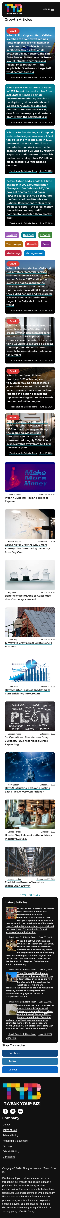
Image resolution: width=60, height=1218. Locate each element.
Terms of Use (10, 1130)
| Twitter (11, 1061)
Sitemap (7, 1146)
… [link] (27, 895)
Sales (46, 244)
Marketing (13, 253)
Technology (13, 244)
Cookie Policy (27, 1211)
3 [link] (25, 895)
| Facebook (13, 1053)
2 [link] (23, 895)
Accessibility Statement (15, 1140)
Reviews (11, 235)
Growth (32, 244)
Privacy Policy (10, 1135)
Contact (7, 1124)
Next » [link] (36, 895)
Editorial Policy (11, 1151)
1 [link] (21, 895)
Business (28, 235)
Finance (45, 235)
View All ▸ (11, 1038)
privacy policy (10, 1211)
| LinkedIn (12, 1069)
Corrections (9, 1157)
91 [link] (30, 895)
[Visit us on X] (13, 1111)
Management (34, 253)
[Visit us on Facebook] (5, 1111)
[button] (46, 10)
